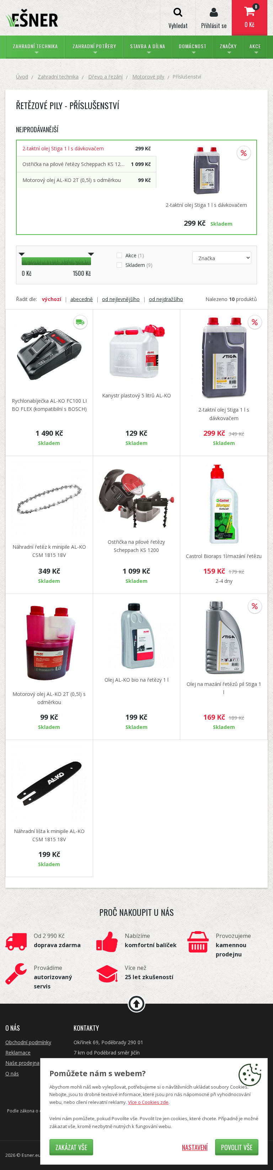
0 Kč (251, 16)
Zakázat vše (71, 1147)
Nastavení (195, 1147)
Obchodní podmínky (28, 1042)
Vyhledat (178, 25)
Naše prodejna (22, 1062)
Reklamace (18, 1052)
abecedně (81, 299)
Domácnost (193, 46)
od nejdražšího (166, 299)
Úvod (22, 76)
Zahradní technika (35, 46)
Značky (228, 46)
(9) (138, 265)
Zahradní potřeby (94, 46)
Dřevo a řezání (105, 76)
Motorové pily (148, 76)
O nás (12, 1073)
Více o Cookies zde (148, 1102)
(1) (134, 255)
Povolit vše (236, 1147)
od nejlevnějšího (121, 299)
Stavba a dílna (147, 46)
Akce (255, 46)
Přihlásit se (213, 25)
